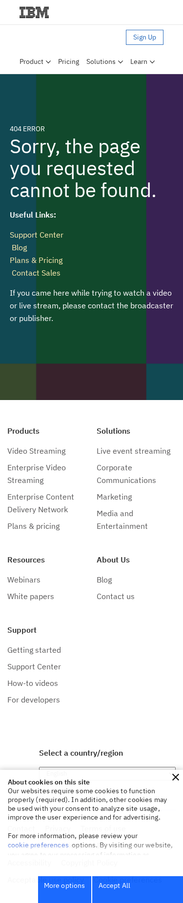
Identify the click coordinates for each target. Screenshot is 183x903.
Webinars (24, 579)
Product (31, 61)
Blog (18, 247)
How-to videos (32, 683)
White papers (30, 596)
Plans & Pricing (36, 260)
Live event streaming (133, 451)
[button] (175, 777)
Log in (112, 37)
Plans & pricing (33, 526)
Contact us (116, 596)
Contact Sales (35, 273)
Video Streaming (36, 451)
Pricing (68, 61)
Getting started (34, 650)
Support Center (36, 235)
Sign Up (144, 37)
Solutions (101, 61)
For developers (33, 699)
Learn (138, 61)
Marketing (114, 497)
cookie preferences (38, 845)
